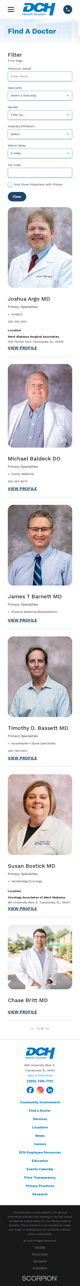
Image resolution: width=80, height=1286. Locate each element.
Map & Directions (40, 1075)
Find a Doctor (40, 1110)
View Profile (22, 348)
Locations (40, 1127)
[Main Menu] (11, 9)
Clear (17, 196)
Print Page (15, 60)
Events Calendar (40, 1169)
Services (40, 1119)
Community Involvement (40, 1102)
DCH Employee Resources (40, 1152)
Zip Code (14, 165)
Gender (13, 107)
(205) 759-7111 (40, 1081)
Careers (40, 1144)
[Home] (38, 9)
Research (40, 1194)
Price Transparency (40, 1177)
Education (40, 1161)
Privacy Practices (40, 1186)
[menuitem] (40, 1247)
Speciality (15, 88)
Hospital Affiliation (21, 126)
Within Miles (17, 145)
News (40, 1136)
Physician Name (19, 68)
